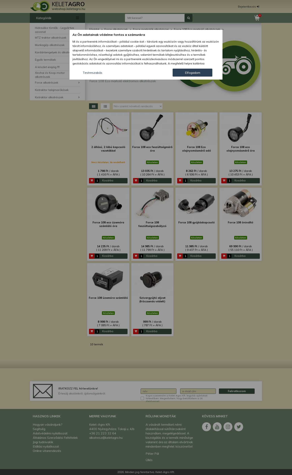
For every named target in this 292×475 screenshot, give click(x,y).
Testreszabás (92, 73)
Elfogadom (192, 73)
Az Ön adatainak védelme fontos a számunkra (109, 34)
